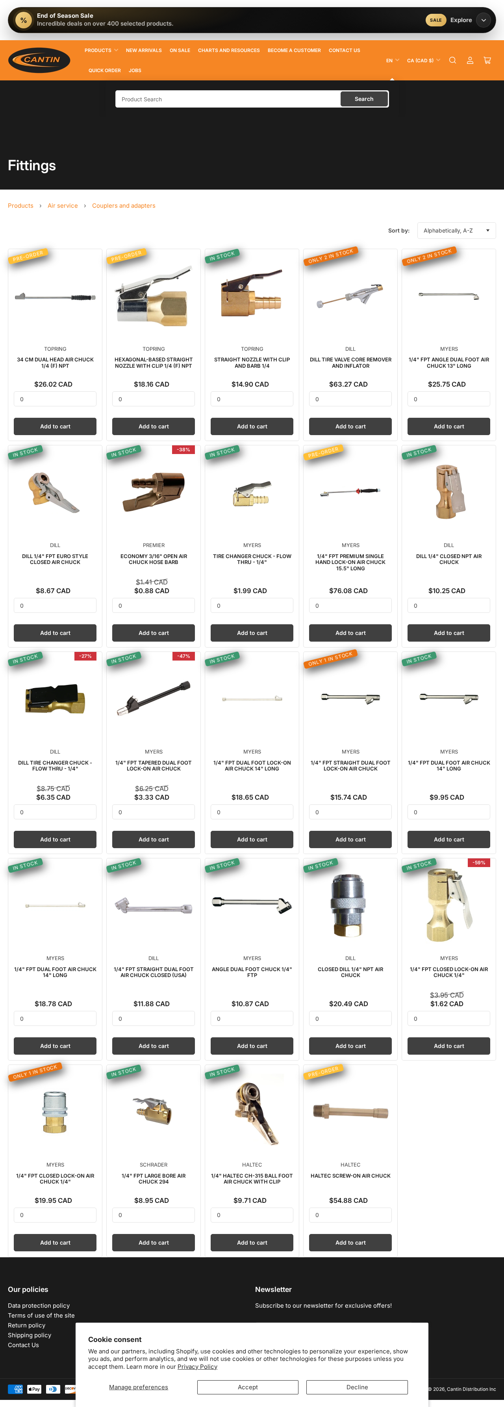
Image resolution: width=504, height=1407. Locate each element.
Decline (357, 1387)
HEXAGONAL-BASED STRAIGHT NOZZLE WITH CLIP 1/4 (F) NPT (154, 362)
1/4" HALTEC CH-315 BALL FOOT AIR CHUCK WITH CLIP (252, 1178)
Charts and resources (229, 50)
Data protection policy (39, 1305)
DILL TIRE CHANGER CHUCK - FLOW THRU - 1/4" (55, 765)
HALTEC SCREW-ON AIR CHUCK (351, 1175)
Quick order (105, 70)
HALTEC (252, 1164)
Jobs (135, 70)
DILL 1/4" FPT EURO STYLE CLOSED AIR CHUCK (55, 559)
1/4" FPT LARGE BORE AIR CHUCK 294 (153, 1178)
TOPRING (55, 349)
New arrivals (144, 50)
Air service (63, 205)
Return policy (26, 1325)
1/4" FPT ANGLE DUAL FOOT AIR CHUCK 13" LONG (449, 362)
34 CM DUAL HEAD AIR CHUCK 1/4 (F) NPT (55, 362)
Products (98, 50)
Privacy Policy (197, 1366)
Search (364, 98)
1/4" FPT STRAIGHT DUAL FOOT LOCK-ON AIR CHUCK (351, 765)
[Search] (452, 60)
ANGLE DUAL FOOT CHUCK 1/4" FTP (252, 972)
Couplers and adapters (124, 205)
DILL (350, 349)
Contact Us (344, 50)
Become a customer (294, 50)
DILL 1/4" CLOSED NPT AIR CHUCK (449, 559)
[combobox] (252, 99)
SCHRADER (153, 1164)
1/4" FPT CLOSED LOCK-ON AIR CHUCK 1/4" (449, 972)
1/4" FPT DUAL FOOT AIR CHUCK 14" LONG (449, 765)
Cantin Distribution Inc (471, 1389)
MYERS (449, 349)
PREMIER (154, 545)
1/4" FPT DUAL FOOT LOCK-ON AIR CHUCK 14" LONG (252, 765)
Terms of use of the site (41, 1315)
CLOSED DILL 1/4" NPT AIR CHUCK (350, 972)
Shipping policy (29, 1335)
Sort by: (399, 230)
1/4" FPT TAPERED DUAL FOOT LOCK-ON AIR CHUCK (153, 765)
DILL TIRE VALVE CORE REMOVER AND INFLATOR (350, 362)
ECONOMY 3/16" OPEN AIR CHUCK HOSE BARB (153, 559)
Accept (248, 1387)
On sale (180, 50)
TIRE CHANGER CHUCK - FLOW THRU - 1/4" (252, 559)
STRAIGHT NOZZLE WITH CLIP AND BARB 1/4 (252, 362)
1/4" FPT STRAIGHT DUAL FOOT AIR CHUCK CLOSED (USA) (154, 972)
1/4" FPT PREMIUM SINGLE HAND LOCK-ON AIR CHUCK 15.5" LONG (350, 562)
